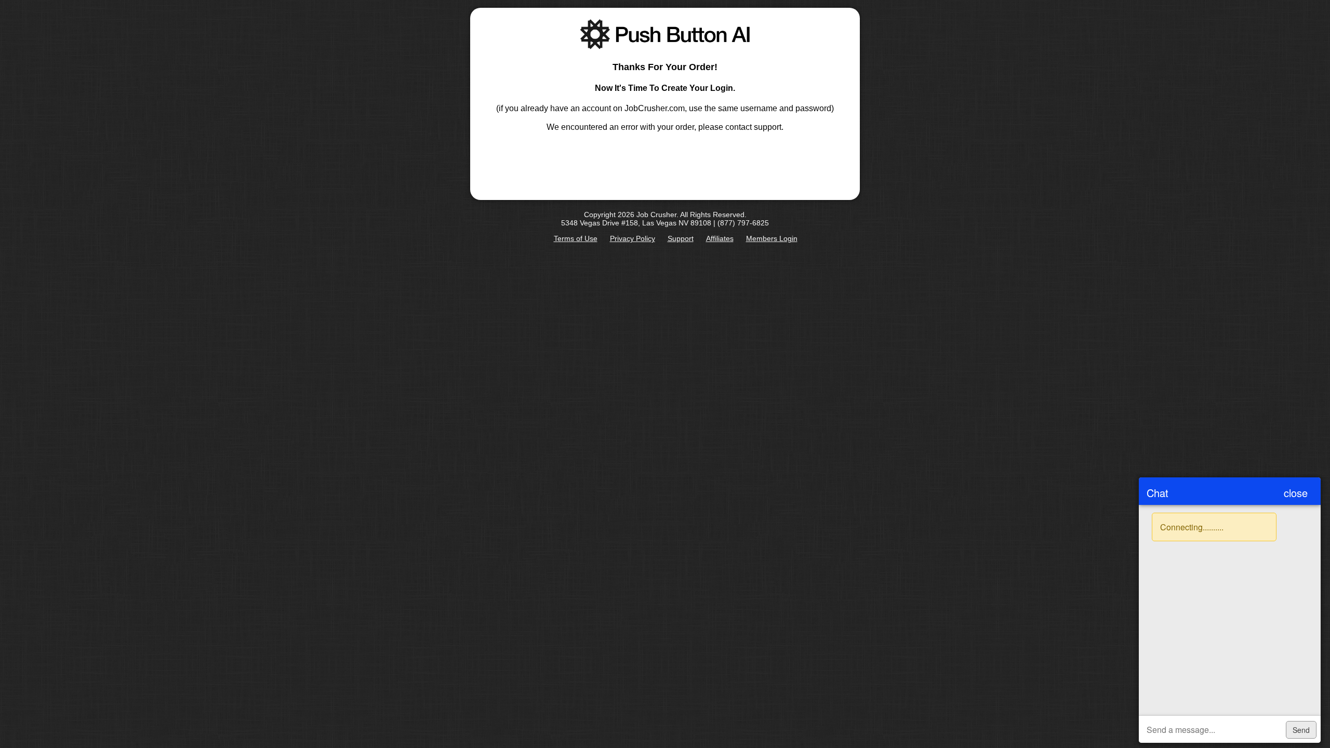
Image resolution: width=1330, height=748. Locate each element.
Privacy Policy (632, 238)
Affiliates (720, 238)
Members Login (771, 238)
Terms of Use (575, 238)
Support (681, 238)
